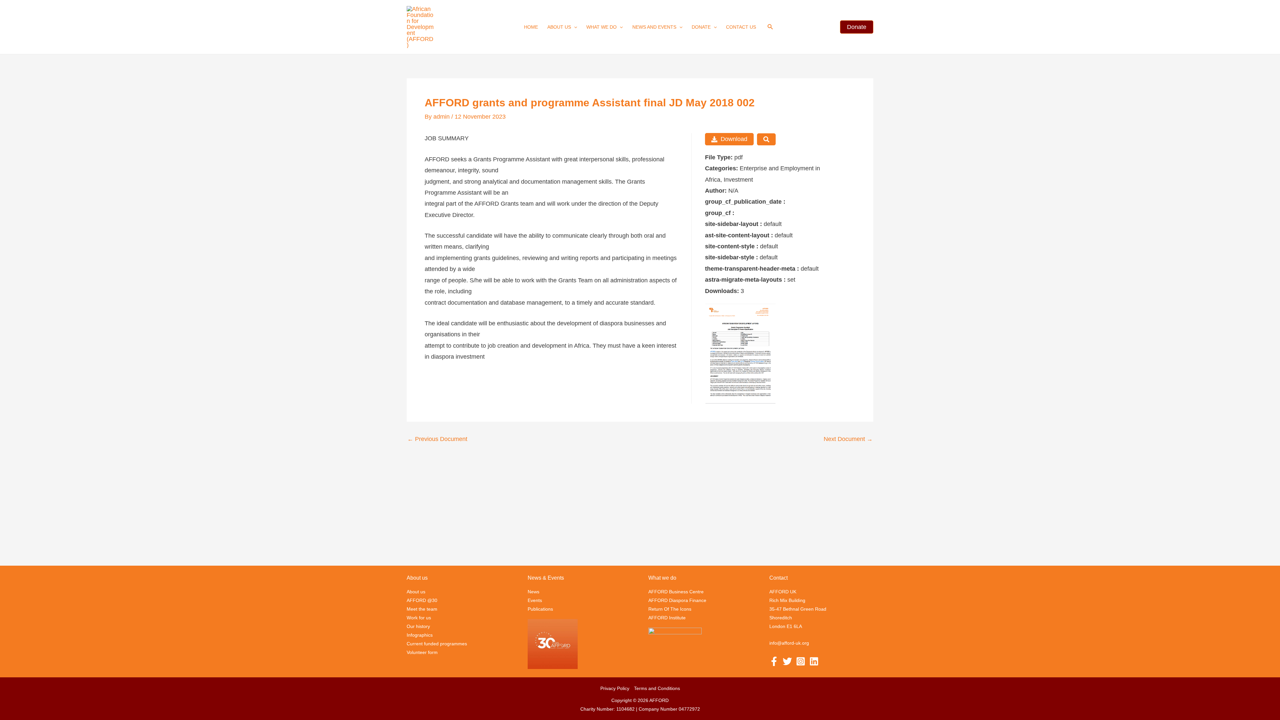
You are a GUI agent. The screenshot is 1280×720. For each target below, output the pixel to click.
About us (559, 27)
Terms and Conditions (657, 688)
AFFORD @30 (422, 600)
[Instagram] (800, 661)
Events (535, 600)
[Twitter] (787, 661)
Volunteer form (422, 652)
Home (531, 27)
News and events (654, 27)
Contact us (741, 27)
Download (734, 139)
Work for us (419, 617)
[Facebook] (774, 661)
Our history (418, 626)
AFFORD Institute (667, 617)
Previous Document (437, 439)
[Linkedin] (814, 661)
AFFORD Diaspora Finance (677, 600)
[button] (574, 27)
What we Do (601, 27)
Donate (701, 27)
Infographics (420, 635)
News (533, 591)
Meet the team (422, 609)
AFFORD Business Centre (676, 591)
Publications (540, 609)
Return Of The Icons (669, 609)
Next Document (848, 439)
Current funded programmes (437, 643)
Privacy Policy (614, 688)
